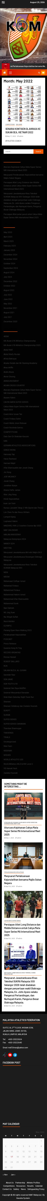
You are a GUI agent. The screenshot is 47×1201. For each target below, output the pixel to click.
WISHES (7, 755)
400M (6, 336)
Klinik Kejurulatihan (11, 499)
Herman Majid (9, 463)
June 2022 (8, 299)
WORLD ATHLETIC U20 (13, 759)
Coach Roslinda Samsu (13, 428)
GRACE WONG (10, 450)
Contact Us (7, 1189)
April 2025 (8, 237)
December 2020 (10, 321)
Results (30, 1186)
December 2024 (10, 255)
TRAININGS (8, 733)
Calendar (39, 1186)
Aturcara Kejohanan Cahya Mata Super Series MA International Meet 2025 (20, 823)
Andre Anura (9, 372)
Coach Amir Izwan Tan (13, 414)
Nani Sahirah (9, 608)
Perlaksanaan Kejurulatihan (15, 635)
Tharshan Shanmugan (12, 728)
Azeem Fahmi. (10, 398)
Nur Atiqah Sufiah (11, 617)
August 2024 (9, 272)
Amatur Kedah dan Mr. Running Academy (20, 363)
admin (21, 136)
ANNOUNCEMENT (11, 381)
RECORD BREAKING (12, 652)
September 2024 (11, 268)
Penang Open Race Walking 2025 (18, 630)
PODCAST (8, 639)
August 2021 (9, 312)
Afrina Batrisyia (10, 359)
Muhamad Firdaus (11, 586)
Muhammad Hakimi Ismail (14, 594)
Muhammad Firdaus (12, 590)
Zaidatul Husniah (11, 773)
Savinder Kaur (9, 675)
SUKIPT (7, 710)
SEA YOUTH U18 (10, 684)
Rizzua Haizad (10, 657)
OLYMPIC (8, 626)
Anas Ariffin (8, 367)
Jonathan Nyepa (10, 485)
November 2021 (10, 308)
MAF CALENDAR (11, 530)
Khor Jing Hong (10, 494)
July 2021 (8, 317)
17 (12, 1157)
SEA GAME (19, 124)
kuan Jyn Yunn (9, 503)
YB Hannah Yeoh (10, 768)
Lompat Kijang (10, 517)
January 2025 (9, 250)
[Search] (39, 72)
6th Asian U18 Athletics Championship (20, 341)
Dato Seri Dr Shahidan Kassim (16, 436)
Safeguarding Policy (35, 1189)
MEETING (8, 548)
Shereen (7, 702)
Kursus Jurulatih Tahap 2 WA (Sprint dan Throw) (23, 508)
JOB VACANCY (10, 477)
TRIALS (7, 737)
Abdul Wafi (8, 350)
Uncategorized (10, 742)
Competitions (9, 1186)
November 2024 (10, 259)
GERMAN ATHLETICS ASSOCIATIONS (19, 445)
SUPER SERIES (10, 719)
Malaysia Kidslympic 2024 (15, 539)
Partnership (20, 1183)
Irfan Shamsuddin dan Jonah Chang (18, 468)
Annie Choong (9, 376)
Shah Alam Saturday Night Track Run (19, 697)
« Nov (5, 1175)
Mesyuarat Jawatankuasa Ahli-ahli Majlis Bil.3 (23, 552)
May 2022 (8, 304)
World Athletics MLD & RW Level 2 (18, 764)
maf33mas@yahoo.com (18, 1047)
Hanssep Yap (9, 454)
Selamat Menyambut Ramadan (16, 693)
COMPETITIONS (10, 124)
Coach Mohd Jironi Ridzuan (15, 423)
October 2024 (9, 263)
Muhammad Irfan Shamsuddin (16, 599)
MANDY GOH (9, 543)
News (23, 1189)
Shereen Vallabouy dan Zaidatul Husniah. (21, 706)
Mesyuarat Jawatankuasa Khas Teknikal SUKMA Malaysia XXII (20, 973)
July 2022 (8, 295)
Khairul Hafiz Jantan (12, 490)
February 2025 (10, 246)
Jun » (13, 1175)
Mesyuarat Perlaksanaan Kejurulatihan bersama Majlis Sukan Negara (23, 879)
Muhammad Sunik (11, 603)
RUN (5, 666)
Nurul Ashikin (9, 621)
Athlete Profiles (33, 1183)
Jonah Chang (9, 481)
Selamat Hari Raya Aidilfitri (15, 688)
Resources (20, 1186)
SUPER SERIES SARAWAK (15, 724)
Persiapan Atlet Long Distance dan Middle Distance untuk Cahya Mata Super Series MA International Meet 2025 (22, 185)
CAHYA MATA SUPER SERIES (16, 402)
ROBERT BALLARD (11, 661)
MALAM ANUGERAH (12, 534)
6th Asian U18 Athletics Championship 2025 (22, 345)
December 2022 (10, 281)
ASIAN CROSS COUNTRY (14, 385)
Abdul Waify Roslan (12, 354)
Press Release (10, 644)
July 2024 (8, 277)
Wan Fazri (8, 746)
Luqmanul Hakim (10, 521)
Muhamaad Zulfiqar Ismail (14, 581)
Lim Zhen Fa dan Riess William (17, 512)
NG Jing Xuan (9, 612)
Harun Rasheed (10, 459)
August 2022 (9, 290)
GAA (5, 441)
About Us (10, 1183)
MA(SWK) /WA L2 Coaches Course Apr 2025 (22, 526)
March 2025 (9, 241)
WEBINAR (8, 751)
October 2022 (9, 286)
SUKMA (7, 715)
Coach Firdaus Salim (12, 419)
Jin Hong (7, 472)
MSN (6, 572)
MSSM (6, 577)
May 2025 (8, 232)
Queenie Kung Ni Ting (13, 648)
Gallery (16, 1189)
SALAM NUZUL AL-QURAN (15, 670)
